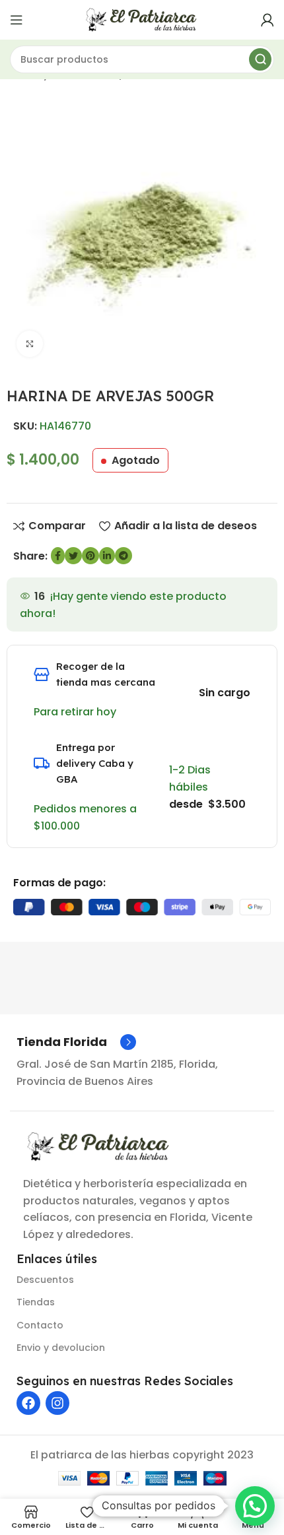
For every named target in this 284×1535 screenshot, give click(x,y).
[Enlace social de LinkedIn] (107, 555)
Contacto (40, 1325)
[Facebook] (28, 1403)
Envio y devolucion (61, 1347)
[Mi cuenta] (267, 20)
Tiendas (36, 1302)
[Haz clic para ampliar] (30, 344)
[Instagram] (57, 1403)
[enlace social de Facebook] (58, 555)
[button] (255, 1506)
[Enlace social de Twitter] (73, 555)
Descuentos (45, 1279)
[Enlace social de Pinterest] (90, 555)
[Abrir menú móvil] (16, 20)
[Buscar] (260, 59)
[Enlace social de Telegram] (123, 555)
